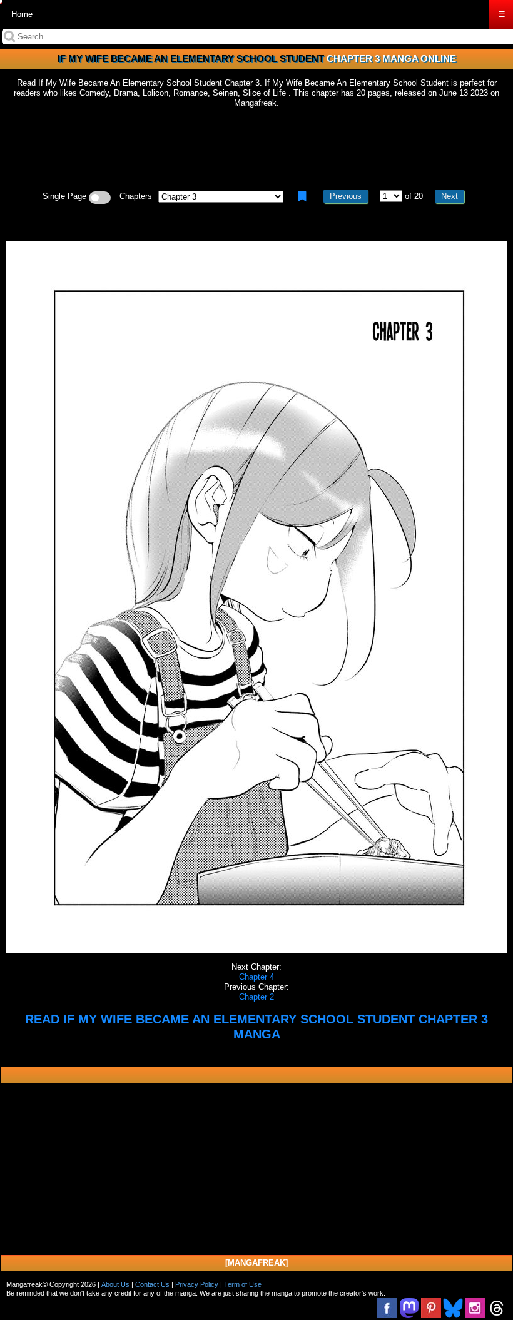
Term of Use (243, 1284)
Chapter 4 (256, 977)
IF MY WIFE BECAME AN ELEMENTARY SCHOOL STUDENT (191, 58)
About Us (115, 1284)
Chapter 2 (256, 997)
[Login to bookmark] (302, 196)
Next (449, 196)
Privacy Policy (196, 1284)
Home (22, 14)
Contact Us (152, 1284)
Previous (346, 196)
